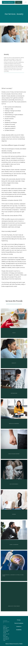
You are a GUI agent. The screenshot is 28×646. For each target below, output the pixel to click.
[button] (25, 2)
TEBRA (21, 643)
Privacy (18, 619)
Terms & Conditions (18, 623)
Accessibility (18, 629)
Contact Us (18, 626)
